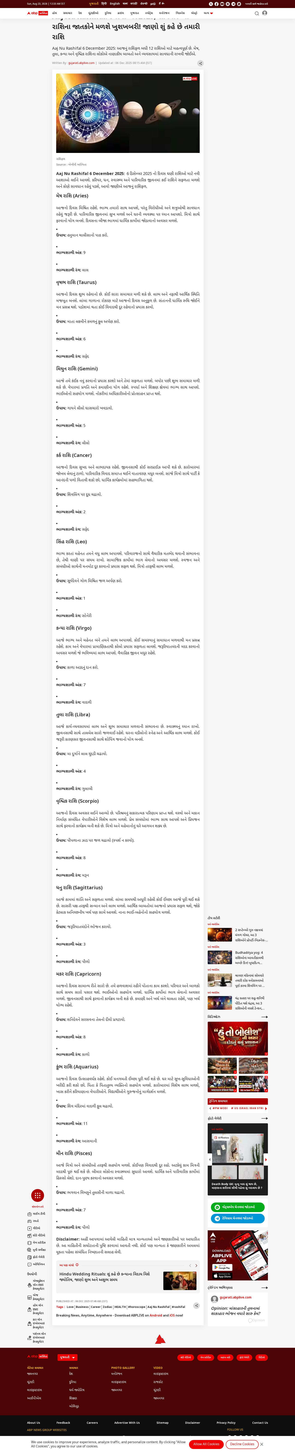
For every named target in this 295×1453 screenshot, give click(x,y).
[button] (38, 1199)
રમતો (36, 1221)
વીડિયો (36, 1228)
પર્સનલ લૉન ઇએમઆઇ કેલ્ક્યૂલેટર (39, 1338)
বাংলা (125, 4)
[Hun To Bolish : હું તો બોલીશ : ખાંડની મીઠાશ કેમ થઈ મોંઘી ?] (222, 1066)
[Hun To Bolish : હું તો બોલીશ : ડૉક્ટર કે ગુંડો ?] (253, 1066)
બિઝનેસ (180, 13)
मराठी (134, 4)
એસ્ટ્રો (194, 13)
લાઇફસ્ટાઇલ (34, 1390)
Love (70, 1307)
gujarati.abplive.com (81, 63)
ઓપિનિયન (39, 1264)
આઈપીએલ (34, 1398)
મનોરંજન (164, 13)
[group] (127, 1281)
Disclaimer (192, 1423)
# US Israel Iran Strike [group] (249, 1108)
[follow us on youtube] (222, 4)
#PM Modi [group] (220, 1108)
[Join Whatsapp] (239, 4)
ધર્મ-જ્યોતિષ (76, 1390)
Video (158, 1368)
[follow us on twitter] (211, 4)
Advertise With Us (127, 1423)
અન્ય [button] (206, 13)
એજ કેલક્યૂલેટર (38, 1297)
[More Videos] (264, 1017)
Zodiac (107, 1307)
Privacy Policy (226, 1423)
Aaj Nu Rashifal (159, 1307)
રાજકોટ (158, 1382)
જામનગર (32, 1374)
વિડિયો (262, 1357)
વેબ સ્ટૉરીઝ (39, 1243)
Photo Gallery (123, 1368)
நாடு (153, 4)
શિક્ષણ (73, 1398)
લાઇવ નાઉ (225, 1357)
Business (82, 1307)
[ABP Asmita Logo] (37, 13)
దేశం (161, 4)
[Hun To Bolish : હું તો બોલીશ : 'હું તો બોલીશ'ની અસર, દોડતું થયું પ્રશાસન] (238, 1039)
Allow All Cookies (206, 1444)
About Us (33, 1423)
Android (156, 1316)
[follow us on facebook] (216, 4)
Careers (92, 1423)
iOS (172, 1316)
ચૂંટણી (30, 1382)
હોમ (54, 13)
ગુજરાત (134, 13)
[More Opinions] (264, 1287)
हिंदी (104, 4)
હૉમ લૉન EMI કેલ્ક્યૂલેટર (38, 1309)
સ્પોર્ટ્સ (149, 13)
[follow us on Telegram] (233, 4)
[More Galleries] (264, 1118)
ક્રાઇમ (121, 13)
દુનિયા (108, 13)
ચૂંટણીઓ (93, 13)
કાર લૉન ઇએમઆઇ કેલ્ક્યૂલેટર (39, 1324)
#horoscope (136, 1307)
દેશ (80, 13)
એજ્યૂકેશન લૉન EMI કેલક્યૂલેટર (39, 1285)
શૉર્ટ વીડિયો (39, 1236)
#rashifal (178, 1307)
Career (96, 1307)
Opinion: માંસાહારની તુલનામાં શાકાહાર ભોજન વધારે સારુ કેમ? (235, 1311)
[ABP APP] (222, 1267)
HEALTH (120, 1307)
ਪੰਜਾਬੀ (144, 4)
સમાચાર (67, 13)
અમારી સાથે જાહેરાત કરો (256, 4)
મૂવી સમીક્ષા (39, 1250)
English (115, 4)
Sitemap (163, 1423)
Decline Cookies (242, 1444)
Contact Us (260, 1423)
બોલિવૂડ (74, 1406)
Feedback (63, 1423)
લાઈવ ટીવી (39, 1214)
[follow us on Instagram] (227, 4)
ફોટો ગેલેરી (39, 1257)
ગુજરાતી (94, 4)
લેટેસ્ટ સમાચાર (35, 1368)
